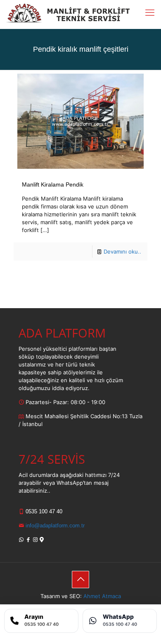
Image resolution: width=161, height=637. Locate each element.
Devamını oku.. (122, 251)
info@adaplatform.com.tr (54, 525)
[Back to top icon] (80, 579)
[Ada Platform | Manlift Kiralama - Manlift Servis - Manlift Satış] (68, 12)
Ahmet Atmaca (102, 596)
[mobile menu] (150, 12)
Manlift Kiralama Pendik (52, 184)
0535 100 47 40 (43, 511)
